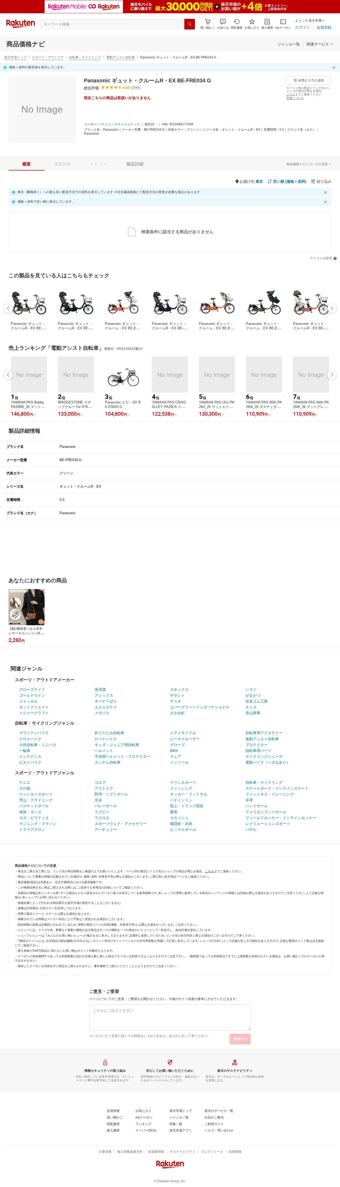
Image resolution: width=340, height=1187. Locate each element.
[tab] (26, 164)
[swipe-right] (332, 308)
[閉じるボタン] (334, 67)
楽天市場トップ (15, 57)
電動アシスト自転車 (120, 57)
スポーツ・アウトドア (48, 57)
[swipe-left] (8, 308)
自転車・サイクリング (85, 57)
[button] (223, 24)
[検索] (189, 24)
